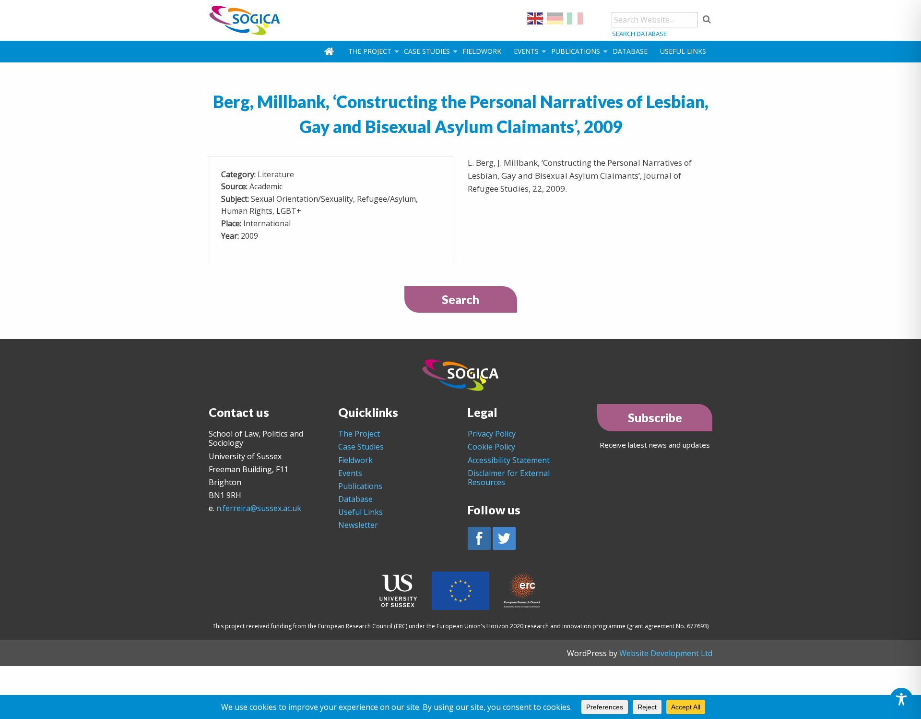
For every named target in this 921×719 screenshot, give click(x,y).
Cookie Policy (491, 446)
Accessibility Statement (509, 460)
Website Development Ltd (665, 653)
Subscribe (655, 417)
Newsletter (358, 525)
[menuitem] (330, 51)
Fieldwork (481, 51)
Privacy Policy (492, 433)
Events (526, 51)
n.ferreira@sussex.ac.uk (258, 508)
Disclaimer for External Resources (509, 477)
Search (460, 299)
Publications (575, 51)
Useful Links (683, 51)
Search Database (639, 33)
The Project (369, 51)
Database (630, 51)
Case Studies (427, 51)
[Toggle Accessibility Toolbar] (901, 699)
